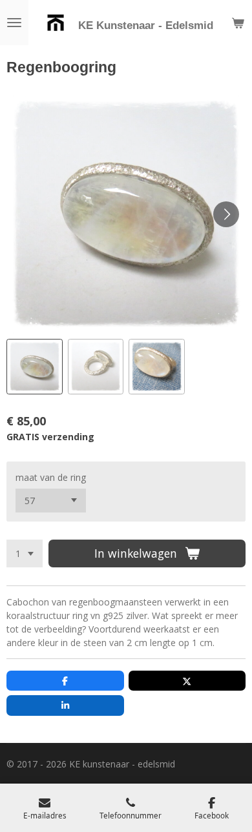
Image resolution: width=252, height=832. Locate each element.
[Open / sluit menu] (14, 22)
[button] (34, 367)
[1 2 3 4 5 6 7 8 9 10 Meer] (24, 554)
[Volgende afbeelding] (226, 214)
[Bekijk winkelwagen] (238, 22)
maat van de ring (51, 477)
